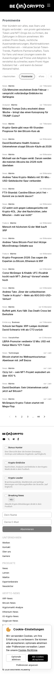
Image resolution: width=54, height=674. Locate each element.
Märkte (5, 577)
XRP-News (7, 598)
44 (38, 416)
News (5, 568)
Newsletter (7, 586)
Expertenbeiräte (10, 581)
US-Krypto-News (10, 616)
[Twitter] (8, 439)
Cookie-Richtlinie (27, 650)
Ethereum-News (10, 611)
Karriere (6, 556)
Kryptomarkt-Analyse (12, 607)
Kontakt (6, 547)
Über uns (6, 551)
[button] (27, 450)
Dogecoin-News (10, 620)
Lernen (5, 572)
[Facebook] (18, 439)
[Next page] (44, 416)
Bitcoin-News (9, 602)
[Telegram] (13, 439)
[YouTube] (3, 439)
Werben (6, 542)
